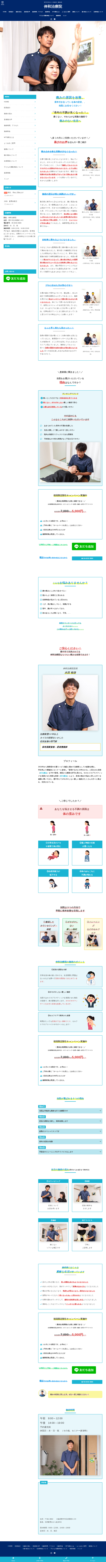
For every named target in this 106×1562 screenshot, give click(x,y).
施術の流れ (19, 11)
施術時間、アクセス (37, 11)
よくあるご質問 (66, 11)
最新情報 (58, 15)
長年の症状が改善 (46, 1141)
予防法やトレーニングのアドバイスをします (56, 1152)
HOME (5, 11)
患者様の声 (27, 11)
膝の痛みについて (86, 11)
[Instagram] (51, 19)
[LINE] (54, 19)
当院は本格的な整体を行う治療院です (53, 1111)
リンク (65, 15)
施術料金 (47, 11)
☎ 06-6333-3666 (87, 558)
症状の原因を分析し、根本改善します (53, 1121)
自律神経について (98, 11)
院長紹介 (11, 11)
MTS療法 (43, 773)
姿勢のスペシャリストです (49, 1131)
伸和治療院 (53, 6)
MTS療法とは (56, 11)
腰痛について (76, 11)
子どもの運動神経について (46, 15)
